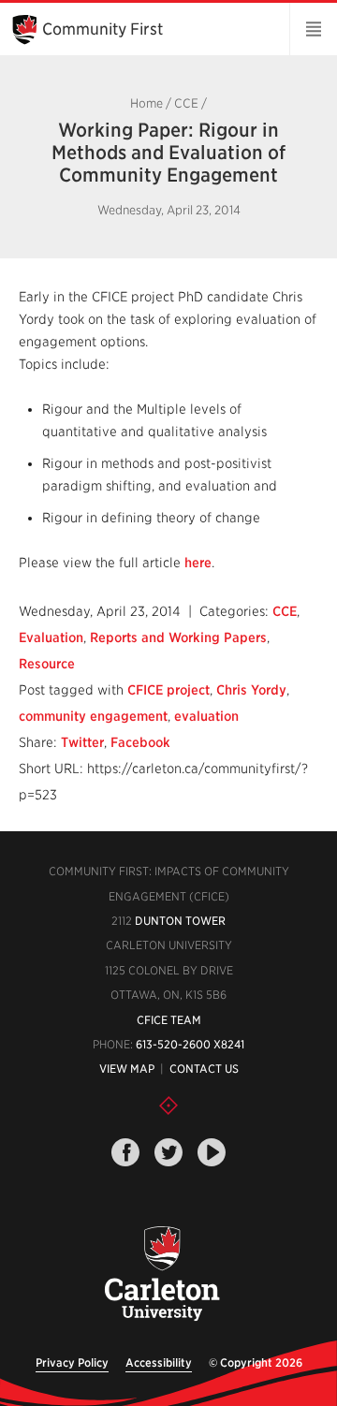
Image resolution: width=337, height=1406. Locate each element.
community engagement (93, 716)
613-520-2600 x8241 (190, 1044)
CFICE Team (169, 1020)
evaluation (206, 716)
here (198, 562)
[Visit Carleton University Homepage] (161, 1274)
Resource (47, 663)
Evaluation (51, 637)
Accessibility (158, 1362)
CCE (186, 103)
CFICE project (168, 689)
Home (146, 103)
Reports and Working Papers (178, 637)
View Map (126, 1069)
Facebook (140, 742)
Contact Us (204, 1069)
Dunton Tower (180, 921)
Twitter (82, 742)
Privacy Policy (72, 1362)
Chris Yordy (251, 689)
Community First (102, 29)
